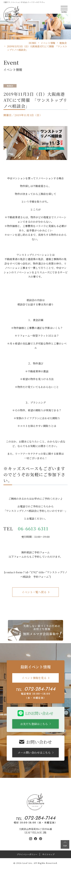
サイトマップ (48, 854)
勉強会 (10, 85)
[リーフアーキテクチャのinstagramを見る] (30, 838)
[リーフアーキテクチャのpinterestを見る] (40, 838)
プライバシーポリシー (27, 854)
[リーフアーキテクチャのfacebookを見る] (35, 838)
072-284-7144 (39, 689)
